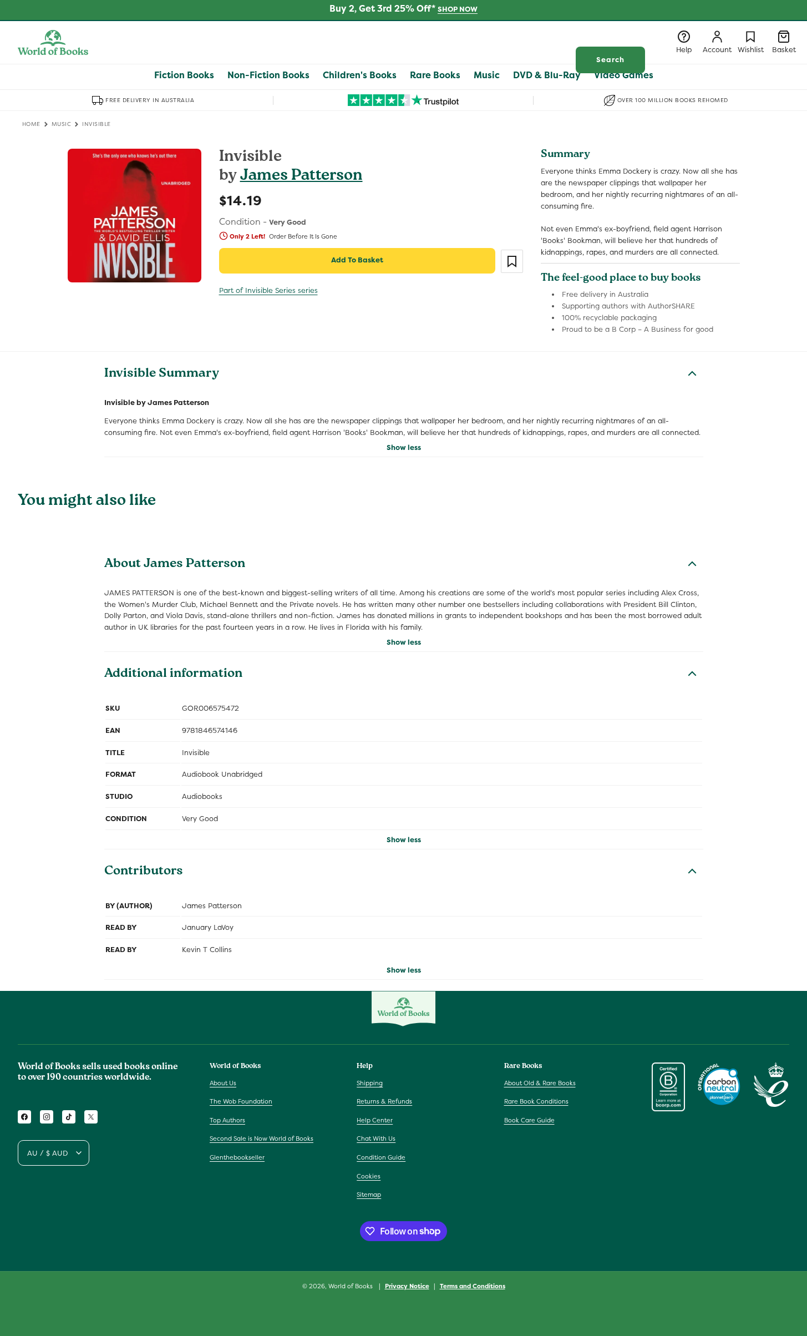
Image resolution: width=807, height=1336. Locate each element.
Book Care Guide (529, 1120)
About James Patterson (174, 564)
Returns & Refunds (384, 1101)
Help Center (375, 1120)
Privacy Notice (407, 1285)
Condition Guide (381, 1157)
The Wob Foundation (241, 1101)
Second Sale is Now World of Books (261, 1138)
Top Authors (227, 1120)
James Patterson (301, 176)
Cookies (368, 1175)
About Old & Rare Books (540, 1082)
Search (610, 59)
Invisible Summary (161, 374)
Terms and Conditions (472, 1285)
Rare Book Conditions (536, 1101)
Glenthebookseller (237, 1157)
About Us (223, 1082)
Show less (404, 447)
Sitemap (369, 1194)
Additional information (173, 674)
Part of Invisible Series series (268, 290)
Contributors (143, 872)
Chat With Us (376, 1138)
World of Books (351, 1286)
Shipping (370, 1082)
